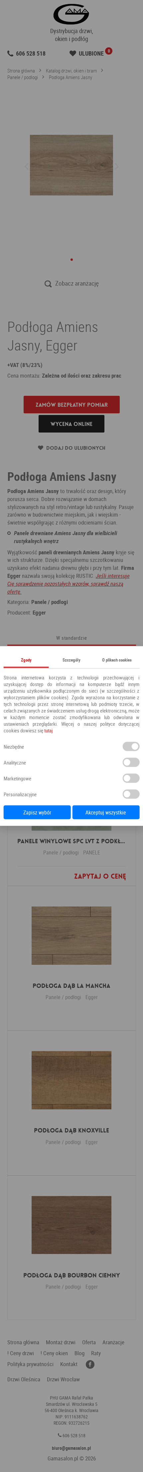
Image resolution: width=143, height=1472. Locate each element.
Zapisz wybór (37, 812)
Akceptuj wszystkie (105, 812)
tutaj (48, 730)
